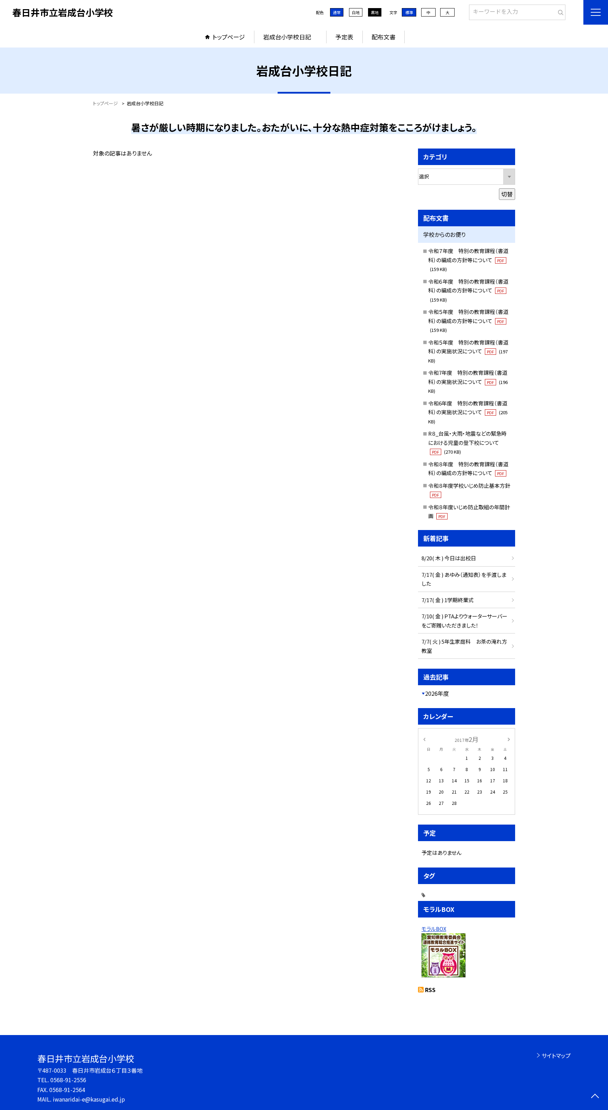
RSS (430, 989)
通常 (337, 12)
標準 (409, 12)
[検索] (559, 11)
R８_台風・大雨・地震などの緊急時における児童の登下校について (467, 442)
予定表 (344, 36)
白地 (356, 12)
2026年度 (437, 693)
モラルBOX (434, 928)
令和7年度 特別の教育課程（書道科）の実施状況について (468, 381)
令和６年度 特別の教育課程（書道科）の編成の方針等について (468, 290)
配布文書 (383, 36)
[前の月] (424, 739)
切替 (507, 194)
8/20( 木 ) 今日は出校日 (449, 558)
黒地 (375, 12)
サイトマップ (556, 1055)
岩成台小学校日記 (290, 36)
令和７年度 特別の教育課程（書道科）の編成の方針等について (468, 259)
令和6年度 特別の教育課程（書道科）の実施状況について (468, 412)
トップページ (229, 36)
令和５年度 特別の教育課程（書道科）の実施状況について (468, 351)
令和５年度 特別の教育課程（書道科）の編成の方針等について (468, 320)
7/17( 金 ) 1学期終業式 (448, 600)
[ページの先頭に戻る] (595, 1097)
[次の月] (509, 739)
